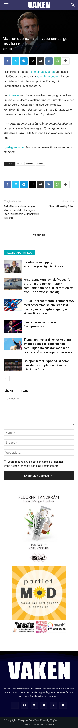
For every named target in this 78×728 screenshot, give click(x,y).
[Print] (40, 61)
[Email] (32, 61)
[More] (66, 61)
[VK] (49, 61)
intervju (14, 95)
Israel (19, 163)
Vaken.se (39, 234)
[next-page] (11, 378)
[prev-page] (6, 378)
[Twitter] (15, 61)
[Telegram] (24, 61)
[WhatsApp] (57, 61)
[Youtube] (63, 705)
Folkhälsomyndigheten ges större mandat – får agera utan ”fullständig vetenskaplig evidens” (21, 212)
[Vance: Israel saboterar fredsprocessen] (13, 326)
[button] (6, 5)
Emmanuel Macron (43, 71)
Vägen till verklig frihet (61, 206)
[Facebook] (7, 61)
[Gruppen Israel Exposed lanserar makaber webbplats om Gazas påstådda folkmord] (13, 365)
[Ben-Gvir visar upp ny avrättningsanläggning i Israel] (13, 266)
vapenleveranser (47, 76)
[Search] (73, 5)
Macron (29, 163)
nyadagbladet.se (14, 147)
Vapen (40, 163)
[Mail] (34, 705)
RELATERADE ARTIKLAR (19, 252)
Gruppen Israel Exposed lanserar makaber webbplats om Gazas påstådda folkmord (46, 365)
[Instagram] (24, 705)
